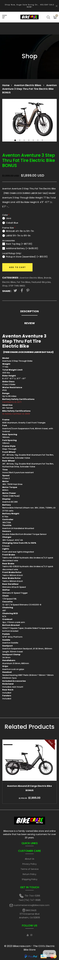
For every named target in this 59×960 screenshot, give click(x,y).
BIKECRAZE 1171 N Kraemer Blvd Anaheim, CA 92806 (29, 914)
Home (6, 85)
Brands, (48, 277)
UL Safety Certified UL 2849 (16, 413)
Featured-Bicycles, (41, 282)
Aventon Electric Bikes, (32, 277)
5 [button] (33, 140)
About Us (29, 858)
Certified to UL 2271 (11, 402)
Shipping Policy (29, 879)
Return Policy (29, 874)
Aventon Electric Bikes (28, 85)
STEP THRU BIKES (17, 285)
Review (29, 323)
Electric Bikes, (9, 282)
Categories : (10, 277)
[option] (29, 120)
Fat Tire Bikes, (24, 282)
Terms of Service (30, 869)
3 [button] (24, 140)
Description (29, 311)
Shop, (5, 285)
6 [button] (38, 140)
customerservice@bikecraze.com (31, 905)
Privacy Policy (29, 863)
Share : (6, 291)
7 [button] (42, 140)
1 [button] (15, 140)
